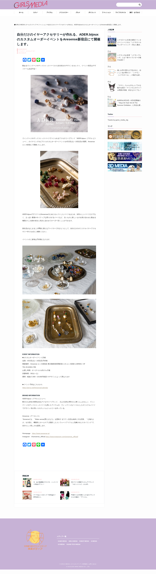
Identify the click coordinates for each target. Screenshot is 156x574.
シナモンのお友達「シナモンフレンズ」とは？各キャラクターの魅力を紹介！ (129, 57)
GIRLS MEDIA (73, 541)
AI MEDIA (94, 541)
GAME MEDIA (62, 541)
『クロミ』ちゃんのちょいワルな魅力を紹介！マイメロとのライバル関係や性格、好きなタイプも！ (129, 87)
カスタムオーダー (30, 51)
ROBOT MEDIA (84, 541)
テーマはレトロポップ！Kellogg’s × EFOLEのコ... (44, 496)
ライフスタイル (120, 12)
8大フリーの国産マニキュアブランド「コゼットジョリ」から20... (82, 483)
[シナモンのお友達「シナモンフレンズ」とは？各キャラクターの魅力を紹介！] (112, 61)
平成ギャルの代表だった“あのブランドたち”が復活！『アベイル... (83, 496)
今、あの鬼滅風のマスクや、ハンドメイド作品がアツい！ (45, 483)
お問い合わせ (92, 564)
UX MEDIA (61, 544)
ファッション (106, 12)
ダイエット (92, 12)
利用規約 (84, 564)
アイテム (50, 12)
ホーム (21, 12)
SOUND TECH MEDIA (73, 544)
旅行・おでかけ (135, 12)
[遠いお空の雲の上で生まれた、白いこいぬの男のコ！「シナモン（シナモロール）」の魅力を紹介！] (112, 76)
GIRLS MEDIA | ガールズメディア (71, 564)
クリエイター (63, 12)
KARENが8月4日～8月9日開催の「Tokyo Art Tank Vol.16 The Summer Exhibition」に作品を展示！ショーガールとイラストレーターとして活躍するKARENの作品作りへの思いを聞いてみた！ (129, 102)
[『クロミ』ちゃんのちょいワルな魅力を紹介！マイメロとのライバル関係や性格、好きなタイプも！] (112, 91)
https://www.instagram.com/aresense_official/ (62, 437)
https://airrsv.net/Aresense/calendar (35, 388)
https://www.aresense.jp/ (41, 433)
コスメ (35, 12)
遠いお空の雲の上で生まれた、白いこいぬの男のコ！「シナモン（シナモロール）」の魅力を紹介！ (129, 72)
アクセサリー (22, 51)
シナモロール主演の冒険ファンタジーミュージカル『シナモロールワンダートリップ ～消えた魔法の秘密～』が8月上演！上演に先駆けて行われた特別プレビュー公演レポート (129, 42)
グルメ (78, 12)
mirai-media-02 (22, 53)
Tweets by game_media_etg (118, 120)
